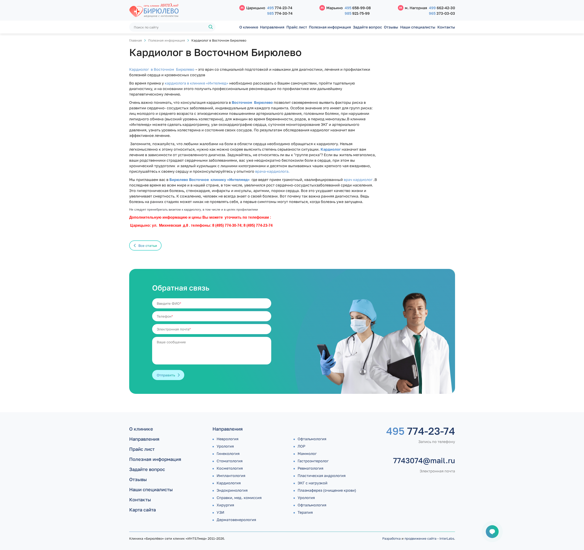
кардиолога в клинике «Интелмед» (196, 83)
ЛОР (301, 446)
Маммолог (307, 453)
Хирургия (225, 505)
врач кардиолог (358, 179)
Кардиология (229, 483)
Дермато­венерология (236, 519)
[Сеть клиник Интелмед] (182, 10)
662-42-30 (442, 8)
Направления (272, 27)
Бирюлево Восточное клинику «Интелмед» (209, 179)
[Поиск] (210, 27)
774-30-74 (280, 13)
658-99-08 (358, 8)
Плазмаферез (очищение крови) (327, 490)
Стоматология (230, 461)
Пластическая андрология (322, 475)
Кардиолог (331, 149)
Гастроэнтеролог (313, 461)
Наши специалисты (417, 27)
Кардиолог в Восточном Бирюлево (162, 69)
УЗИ (220, 512)
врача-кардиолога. (272, 171)
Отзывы (391, 27)
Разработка (391, 538)
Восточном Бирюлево (253, 102)
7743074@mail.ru (424, 460)
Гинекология (228, 453)
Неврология (227, 439)
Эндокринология (232, 490)
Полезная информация (330, 27)
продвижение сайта (420, 538)
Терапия (305, 512)
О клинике (248, 27)
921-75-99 (357, 13)
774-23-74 (279, 8)
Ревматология (310, 468)
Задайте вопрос (367, 27)
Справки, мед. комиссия (239, 497)
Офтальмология (312, 439)
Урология (225, 446)
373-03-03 (442, 13)
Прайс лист (296, 27)
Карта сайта (142, 509)
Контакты (446, 27)
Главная (135, 40)
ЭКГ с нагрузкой (312, 483)
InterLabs (446, 538)
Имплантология (231, 475)
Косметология (230, 468)
